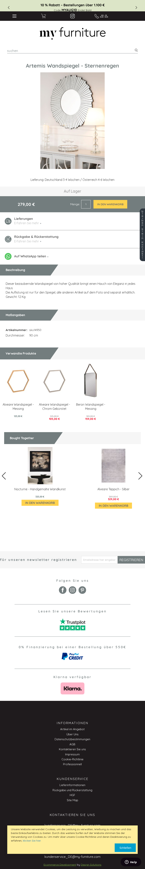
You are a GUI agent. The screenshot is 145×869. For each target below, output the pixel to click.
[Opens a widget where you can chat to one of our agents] (130, 862)
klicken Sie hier (32, 840)
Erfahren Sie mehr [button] (26, 223)
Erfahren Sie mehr (26, 241)
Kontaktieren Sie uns (72, 749)
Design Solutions (91, 864)
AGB (72, 744)
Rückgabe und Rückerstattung (72, 790)
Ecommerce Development (60, 864)
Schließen (125, 847)
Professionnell (72, 764)
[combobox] (72, 50)
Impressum (72, 754)
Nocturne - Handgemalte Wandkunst (40, 489)
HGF (72, 795)
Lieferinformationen (72, 785)
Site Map (72, 800)
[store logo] (72, 33)
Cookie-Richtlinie (72, 759)
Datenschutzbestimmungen (72, 739)
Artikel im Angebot (72, 729)
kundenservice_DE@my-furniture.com (72, 857)
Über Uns (72, 734)
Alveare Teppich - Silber (113, 489)
